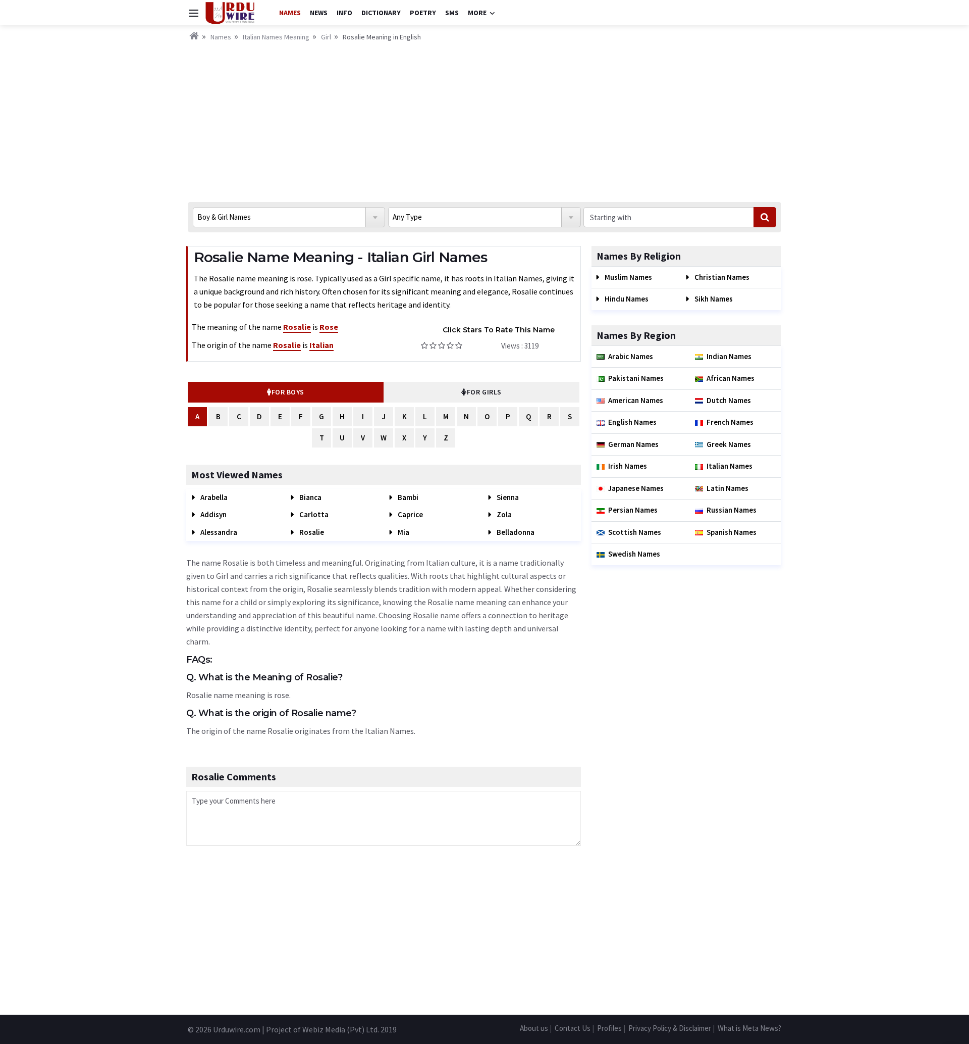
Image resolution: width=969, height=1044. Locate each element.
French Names (730, 422)
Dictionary (381, 12)
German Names (633, 444)
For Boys (288, 391)
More (477, 12)
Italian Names (729, 466)
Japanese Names (636, 488)
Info (344, 12)
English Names (632, 422)
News (319, 12)
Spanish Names (732, 532)
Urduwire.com (236, 1029)
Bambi (407, 497)
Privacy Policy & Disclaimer (669, 1028)
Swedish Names (634, 554)
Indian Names (729, 356)
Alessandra (218, 532)
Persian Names (633, 510)
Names (290, 12)
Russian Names (732, 510)
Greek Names (729, 444)
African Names (731, 378)
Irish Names (627, 466)
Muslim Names (627, 277)
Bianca (309, 497)
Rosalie (311, 532)
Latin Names (727, 488)
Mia (402, 532)
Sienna (507, 497)
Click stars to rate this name (499, 329)
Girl (326, 36)
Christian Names (721, 277)
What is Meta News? (749, 1028)
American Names (635, 400)
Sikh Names (713, 299)
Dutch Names (729, 400)
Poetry (423, 12)
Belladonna (514, 532)
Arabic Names (630, 356)
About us (534, 1028)
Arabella (213, 497)
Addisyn (213, 514)
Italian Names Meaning (276, 36)
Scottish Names (634, 532)
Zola (503, 514)
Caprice (409, 514)
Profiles (609, 1028)
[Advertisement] (484, 118)
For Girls (484, 391)
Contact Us (572, 1028)
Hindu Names (626, 299)
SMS (452, 12)
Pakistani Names (636, 378)
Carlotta (313, 514)
